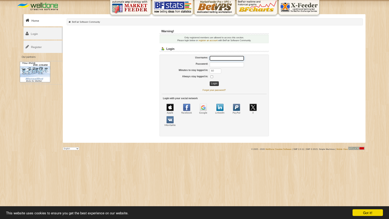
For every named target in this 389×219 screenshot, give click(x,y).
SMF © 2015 (312, 149)
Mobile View (342, 149)
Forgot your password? (214, 90)
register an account (208, 40)
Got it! (367, 212)
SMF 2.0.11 (298, 149)
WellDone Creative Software (278, 149)
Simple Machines (327, 149)
